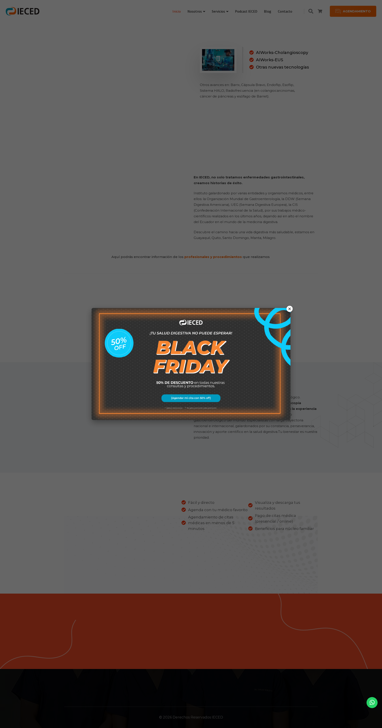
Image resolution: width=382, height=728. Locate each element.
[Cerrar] (289, 309)
